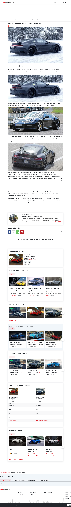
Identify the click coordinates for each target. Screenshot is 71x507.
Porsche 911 (16, 19)
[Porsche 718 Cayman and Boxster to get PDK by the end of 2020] (35, 336)
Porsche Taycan (14, 370)
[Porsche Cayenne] (35, 364)
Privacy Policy (33, 492)
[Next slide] (22, 260)
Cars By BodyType (32, 480)
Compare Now (12, 420)
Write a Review (26, 259)
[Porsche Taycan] (17, 364)
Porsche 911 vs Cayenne (42, 420)
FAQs (51, 19)
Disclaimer (32, 494)
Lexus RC (30, 448)
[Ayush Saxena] (13, 218)
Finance (26, 19)
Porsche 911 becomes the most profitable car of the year (35, 289)
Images (42, 19)
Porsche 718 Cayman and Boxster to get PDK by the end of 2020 (35, 343)
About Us (20, 492)
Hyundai (17, 483)
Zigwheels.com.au (67, 492)
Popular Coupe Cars (18, 459)
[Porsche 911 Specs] (29, 262)
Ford (2, 483)
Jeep (30, 483)
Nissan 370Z (13, 448)
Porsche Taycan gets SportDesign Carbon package (16, 343)
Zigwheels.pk (66, 498)
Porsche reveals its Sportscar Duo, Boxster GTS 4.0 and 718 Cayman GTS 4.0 (53, 343)
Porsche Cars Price (13, 320)
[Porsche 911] (13, 391)
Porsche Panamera (51, 370)
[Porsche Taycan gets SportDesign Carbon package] (17, 336)
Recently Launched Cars (19, 480)
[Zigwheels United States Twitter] (70, 505)
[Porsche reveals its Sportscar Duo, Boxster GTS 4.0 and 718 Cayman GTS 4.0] (53, 336)
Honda (45, 483)
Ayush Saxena (12, 26)
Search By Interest (44, 480)
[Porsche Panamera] (53, 364)
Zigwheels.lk (66, 494)
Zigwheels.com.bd (67, 496)
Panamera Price (52, 378)
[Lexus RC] (35, 441)
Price (21, 19)
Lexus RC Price (34, 455)
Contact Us (20, 494)
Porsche (8, 472)
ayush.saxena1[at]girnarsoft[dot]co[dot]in (32, 216)
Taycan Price (16, 378)
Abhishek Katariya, (13, 295)
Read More (22, 293)
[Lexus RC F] (53, 441)
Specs (37, 19)
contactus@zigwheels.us (49, 492)
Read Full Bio (58, 222)
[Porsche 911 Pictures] (25, 262)
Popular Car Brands (5, 480)
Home (1, 472)
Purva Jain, (12, 346)
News (47, 19)
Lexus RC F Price (52, 455)
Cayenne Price (34, 378)
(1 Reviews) (14, 453)
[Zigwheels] (7, 2)
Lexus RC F (49, 448)
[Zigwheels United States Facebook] (68, 505)
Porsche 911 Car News (18, 299)
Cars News (5, 472)
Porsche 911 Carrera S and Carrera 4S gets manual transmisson (17, 289)
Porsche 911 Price (32, 259)
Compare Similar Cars (14, 424)
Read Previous (35, 238)
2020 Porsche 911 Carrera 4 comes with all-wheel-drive (53, 289)
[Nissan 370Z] (17, 441)
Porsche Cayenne (33, 370)
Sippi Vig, (48, 295)
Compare (32, 19)
